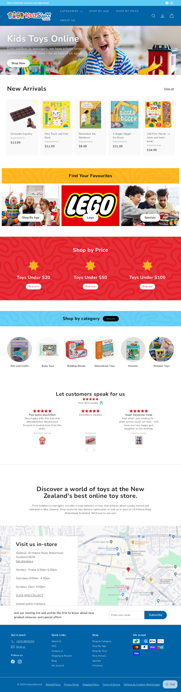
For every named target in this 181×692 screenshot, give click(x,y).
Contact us (57, 651)
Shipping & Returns (62, 655)
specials (96, 660)
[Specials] (150, 205)
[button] (87, 449)
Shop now (33, 286)
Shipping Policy (91, 684)
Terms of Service (111, 684)
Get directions (24, 561)
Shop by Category (101, 641)
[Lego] (90, 205)
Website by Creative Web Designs (142, 684)
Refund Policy (53, 684)
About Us (67, 20)
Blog (54, 660)
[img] (90, 399)
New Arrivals (99, 655)
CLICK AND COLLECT (29, 595)
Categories (70, 11)
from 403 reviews (88, 403)
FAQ (54, 646)
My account (58, 665)
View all (169, 89)
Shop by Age (99, 11)
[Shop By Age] (31, 205)
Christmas (97, 665)
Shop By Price (127, 11)
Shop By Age (99, 646)
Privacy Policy (71, 684)
